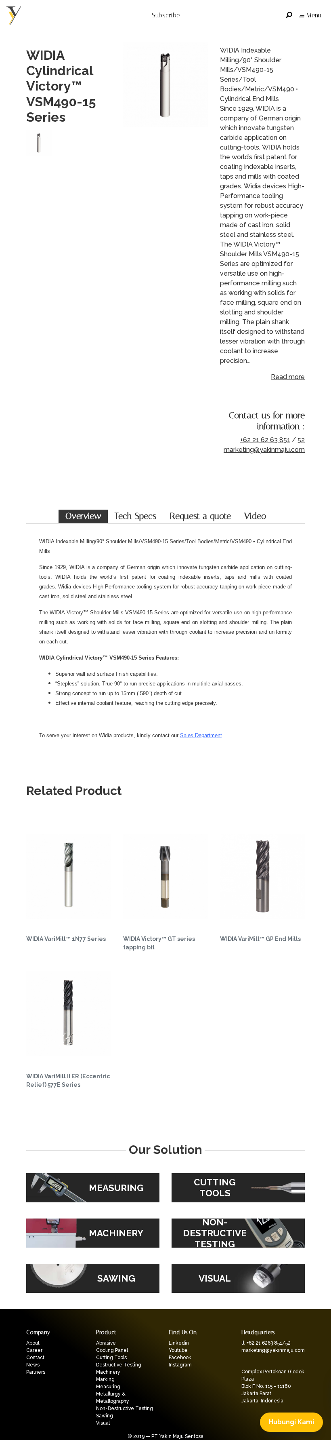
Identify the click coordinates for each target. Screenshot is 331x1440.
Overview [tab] (83, 516)
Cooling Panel (112, 1350)
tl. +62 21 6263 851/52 (266, 1343)
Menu (313, 15)
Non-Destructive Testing (124, 1408)
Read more (288, 377)
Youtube (178, 1350)
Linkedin (179, 1343)
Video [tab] (255, 516)
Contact (35, 1357)
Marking (105, 1379)
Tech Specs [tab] (135, 516)
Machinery (108, 1372)
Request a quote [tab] (200, 516)
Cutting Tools (111, 1357)
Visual (103, 1423)
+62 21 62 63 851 (265, 440)
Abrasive (106, 1343)
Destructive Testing (118, 1365)
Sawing (104, 1416)
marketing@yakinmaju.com (264, 449)
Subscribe (166, 15)
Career (34, 1350)
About (33, 1343)
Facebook (180, 1357)
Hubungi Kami (291, 1422)
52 (301, 440)
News (33, 1365)
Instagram (180, 1365)
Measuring (108, 1386)
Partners (35, 1372)
